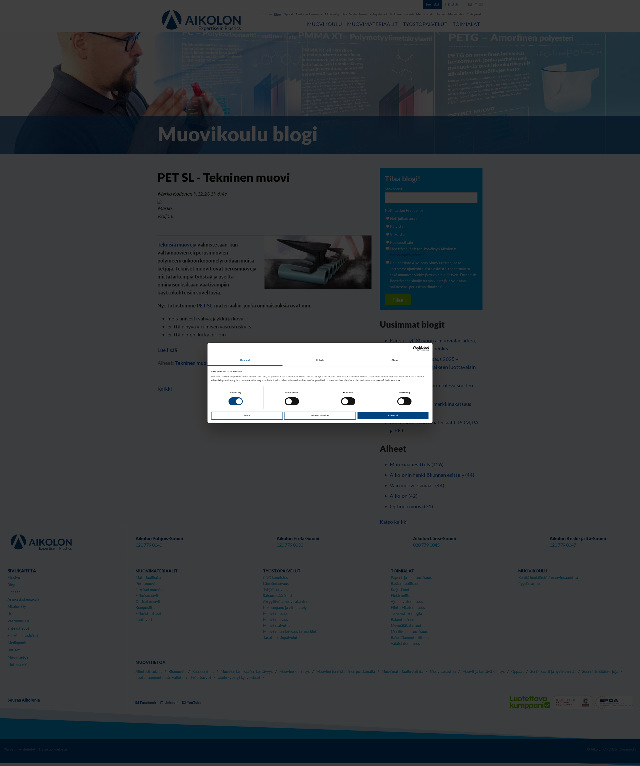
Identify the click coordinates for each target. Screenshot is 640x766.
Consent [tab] (245, 360)
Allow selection (320, 415)
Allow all (393, 415)
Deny (247, 415)
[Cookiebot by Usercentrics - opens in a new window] (407, 348)
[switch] (292, 401)
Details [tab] (320, 360)
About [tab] (395, 360)
